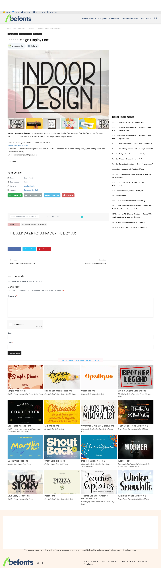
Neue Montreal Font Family (135, 201)
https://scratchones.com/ (18, 145)
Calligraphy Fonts (88, 464)
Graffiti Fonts (71, 394)
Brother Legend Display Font (132, 390)
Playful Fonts (144, 499)
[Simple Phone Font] (25, 377)
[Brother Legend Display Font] (135, 377)
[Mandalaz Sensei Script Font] (62, 377)
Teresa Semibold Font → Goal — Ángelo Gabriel (136, 164)
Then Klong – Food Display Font (133, 426)
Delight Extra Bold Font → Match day (132, 154)
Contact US (142, 561)
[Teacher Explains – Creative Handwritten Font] (99, 482)
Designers (102, 18)
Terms (86, 561)
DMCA (102, 561)
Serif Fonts (70, 499)
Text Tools (144, 18)
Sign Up (15, 12)
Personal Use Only (31, 190)
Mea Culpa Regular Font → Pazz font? (131, 222)
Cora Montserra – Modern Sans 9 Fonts (130, 169)
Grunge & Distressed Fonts (139, 464)
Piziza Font (49, 496)
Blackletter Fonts (124, 394)
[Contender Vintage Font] (25, 412)
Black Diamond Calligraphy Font (22, 263)
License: (13, 190)
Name (11, 333)
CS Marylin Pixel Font (18, 461)
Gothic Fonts (36, 429)
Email (10, 343)
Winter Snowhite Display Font (132, 496)
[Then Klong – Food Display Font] (135, 412)
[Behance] (38, 563)
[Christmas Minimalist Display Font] (99, 412)
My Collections (40, 12)
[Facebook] (42, 563)
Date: (12, 178)
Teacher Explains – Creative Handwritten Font (94, 497)
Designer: (13, 186)
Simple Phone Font (17, 390)
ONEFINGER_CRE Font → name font (131, 122)
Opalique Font (88, 390)
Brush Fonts (48, 394)
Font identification (130, 18)
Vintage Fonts (59, 429)
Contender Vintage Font (19, 426)
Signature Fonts (87, 466)
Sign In (6, 12)
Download (16, 195)
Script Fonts (37, 34)
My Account (27, 12)
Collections (114, 18)
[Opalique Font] (99, 377)
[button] (156, 19)
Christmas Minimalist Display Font (97, 426)
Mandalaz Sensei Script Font (58, 390)
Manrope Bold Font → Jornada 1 (130, 159)
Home (8, 28)
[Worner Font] (135, 447)
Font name (122, 196)
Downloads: (14, 182)
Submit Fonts (53, 12)
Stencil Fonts (123, 466)
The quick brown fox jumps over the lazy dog (43, 233)
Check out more (34, 195)
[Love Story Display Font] (25, 482)
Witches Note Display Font (95, 263)
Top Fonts (88, 564)
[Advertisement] (130, 71)
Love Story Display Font (19, 496)
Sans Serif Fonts (98, 394)
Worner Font (124, 461)
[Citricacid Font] (62, 412)
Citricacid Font (51, 426)
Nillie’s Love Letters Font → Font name (134, 227)
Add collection (53, 195)
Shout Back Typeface (54, 461)
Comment (12, 296)
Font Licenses (114, 561)
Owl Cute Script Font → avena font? (131, 190)
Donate (69, 195)
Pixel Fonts (27, 464)
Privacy (94, 561)
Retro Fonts (12, 431)
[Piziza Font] (62, 482)
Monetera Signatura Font (93, 461)
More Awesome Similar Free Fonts (81, 360)
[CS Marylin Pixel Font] (25, 447)
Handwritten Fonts (25, 34)
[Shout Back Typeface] (62, 447)
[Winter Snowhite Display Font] (135, 482)
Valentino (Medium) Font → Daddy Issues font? (136, 149)
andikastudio (29, 186)
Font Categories (19, 28)
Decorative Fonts (137, 394)
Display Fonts (32, 28)
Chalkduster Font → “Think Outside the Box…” (135, 144)
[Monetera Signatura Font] (99, 447)
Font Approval (128, 561)
